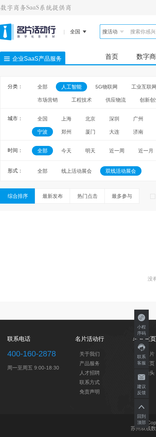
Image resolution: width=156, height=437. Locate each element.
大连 (114, 132)
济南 (138, 132)
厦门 (90, 132)
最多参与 (122, 196)
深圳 (114, 119)
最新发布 (52, 196)
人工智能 (71, 87)
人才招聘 (89, 373)
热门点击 (87, 196)
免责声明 (89, 392)
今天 (66, 151)
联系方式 (89, 382)
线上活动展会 (76, 171)
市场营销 (47, 100)
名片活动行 (89, 339)
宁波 (42, 132)
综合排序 (18, 196)
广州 (138, 119)
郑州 (66, 132)
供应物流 (116, 100)
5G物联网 (106, 87)
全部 (42, 87)
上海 (66, 119)
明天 (90, 151)
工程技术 (81, 100)
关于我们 (89, 354)
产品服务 (89, 363)
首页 (111, 56)
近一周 (116, 151)
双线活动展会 (121, 171)
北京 (90, 119)
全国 (42, 119)
